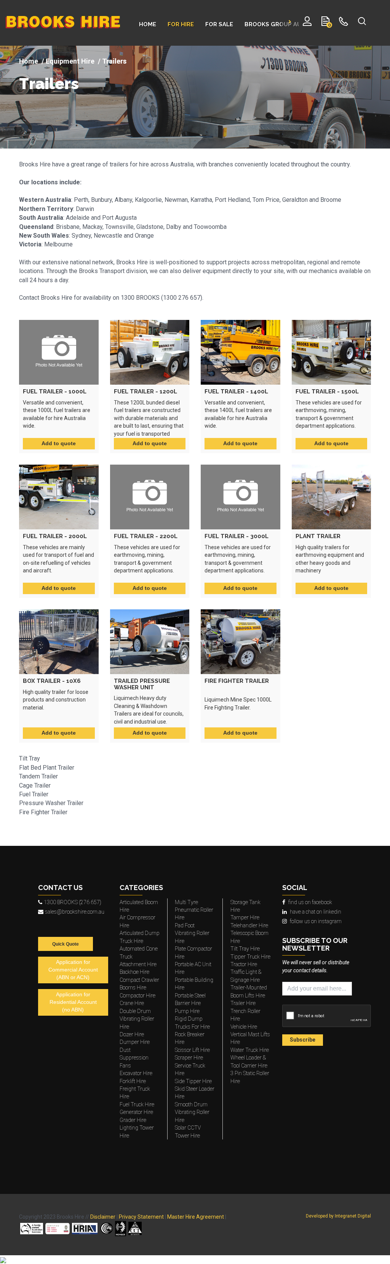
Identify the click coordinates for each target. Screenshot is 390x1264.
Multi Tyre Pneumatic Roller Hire (194, 910)
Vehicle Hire (243, 1027)
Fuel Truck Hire (137, 1104)
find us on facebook (310, 902)
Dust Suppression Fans (134, 1058)
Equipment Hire (70, 61)
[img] (195, 97)
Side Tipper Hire (193, 1081)
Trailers (49, 83)
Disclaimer (102, 1217)
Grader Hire (133, 1120)
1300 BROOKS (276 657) (72, 902)
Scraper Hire (189, 1058)
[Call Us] (343, 23)
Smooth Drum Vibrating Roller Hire (192, 1112)
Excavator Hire (136, 1073)
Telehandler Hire (249, 925)
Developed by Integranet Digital (338, 1216)
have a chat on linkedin (315, 912)
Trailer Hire (243, 1003)
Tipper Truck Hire (250, 957)
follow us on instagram (316, 921)
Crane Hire (132, 1003)
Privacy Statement (141, 1217)
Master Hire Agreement (195, 1217)
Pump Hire (187, 1011)
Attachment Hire (138, 964)
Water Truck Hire (249, 1050)
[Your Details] (307, 23)
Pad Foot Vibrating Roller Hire (192, 933)
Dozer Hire (132, 1034)
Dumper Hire (135, 1042)
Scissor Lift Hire (192, 1050)
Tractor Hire (243, 964)
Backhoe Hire (134, 972)
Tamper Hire (244, 917)
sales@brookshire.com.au (74, 912)
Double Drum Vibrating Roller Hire (137, 1019)
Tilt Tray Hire (245, 949)
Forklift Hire (133, 1081)
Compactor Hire (137, 995)
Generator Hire (136, 1112)
